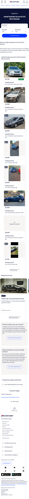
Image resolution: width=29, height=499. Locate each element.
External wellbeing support (7, 435)
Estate (17, 5)
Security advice (5, 421)
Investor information (6, 428)
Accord (23, 5)
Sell (5, 2)
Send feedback (6, 463)
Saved (24, 2)
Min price (4, 29)
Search (27, 2)
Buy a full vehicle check (14, 366)
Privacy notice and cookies (7, 430)
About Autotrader (6, 425)
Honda (13, 5)
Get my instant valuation (14, 337)
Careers (4, 426)
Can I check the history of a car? (14, 384)
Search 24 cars (15, 35)
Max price (18, 29)
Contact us (4, 423)
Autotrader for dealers (11, 455)
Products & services (10, 443)
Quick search (8, 451)
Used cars (7, 5)
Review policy (5, 433)
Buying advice (9, 447)
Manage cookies (5, 438)
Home (2, 5)
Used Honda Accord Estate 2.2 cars (10, 397)
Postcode (4, 25)
